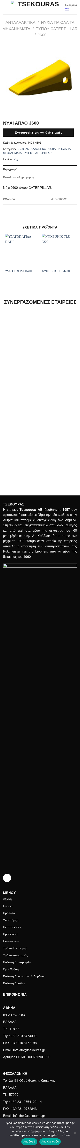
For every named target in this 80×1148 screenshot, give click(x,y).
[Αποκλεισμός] (75, 1134)
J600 (42, 35)
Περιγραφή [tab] (10, 169)
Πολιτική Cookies (14, 983)
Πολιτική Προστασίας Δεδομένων (24, 976)
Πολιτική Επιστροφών (17, 962)
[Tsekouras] (36, 7)
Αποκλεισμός (50, 1141)
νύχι (16, 159)
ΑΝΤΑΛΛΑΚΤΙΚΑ (20, 22)
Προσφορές (10, 934)
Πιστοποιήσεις (12, 927)
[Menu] (5, 7)
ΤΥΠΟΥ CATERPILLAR (57, 29)
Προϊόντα (9, 913)
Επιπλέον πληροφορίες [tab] (18, 177)
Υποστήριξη (10, 920)
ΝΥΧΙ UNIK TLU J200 (56, 271)
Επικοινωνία (11, 941)
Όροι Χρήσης (11, 969)
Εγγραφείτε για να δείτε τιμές (38, 132)
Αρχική (7, 898)
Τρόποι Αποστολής (15, 955)
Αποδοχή (29, 1141)
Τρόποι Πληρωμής (15, 948)
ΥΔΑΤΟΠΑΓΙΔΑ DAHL (19, 271)
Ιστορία (8, 906)
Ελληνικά (71, 5)
